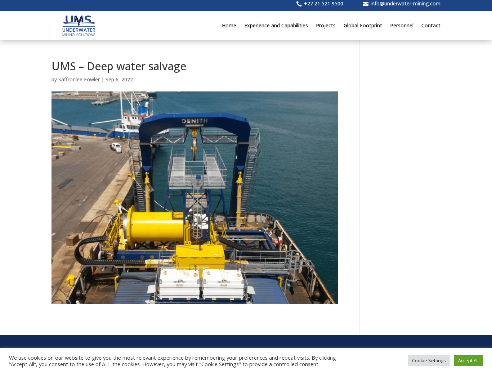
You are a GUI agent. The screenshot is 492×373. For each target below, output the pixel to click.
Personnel (401, 25)
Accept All (468, 360)
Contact (430, 25)
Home (229, 25)
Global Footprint (363, 25)
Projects (326, 25)
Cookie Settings (429, 360)
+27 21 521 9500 (323, 3)
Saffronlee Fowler (79, 79)
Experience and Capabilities (276, 25)
